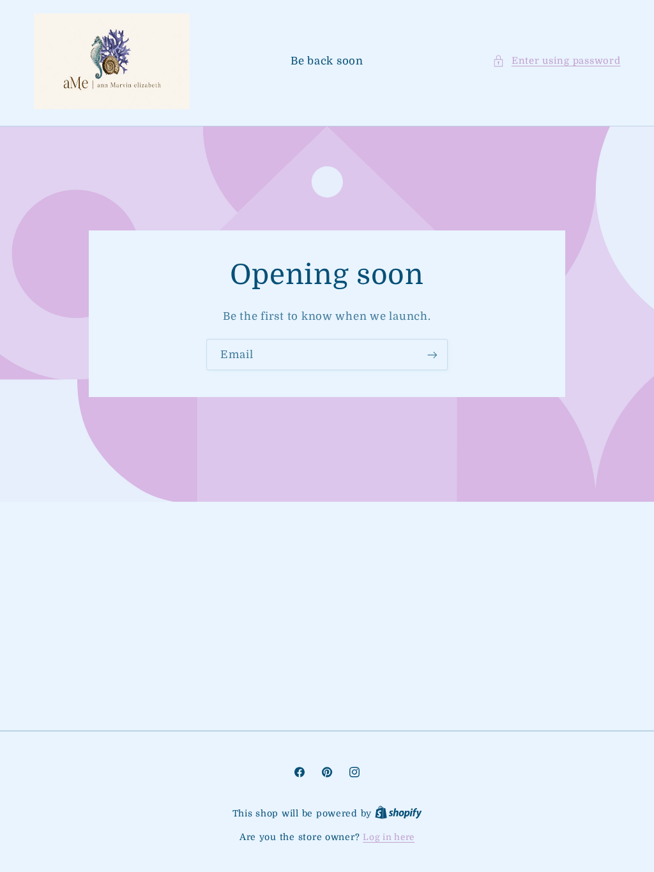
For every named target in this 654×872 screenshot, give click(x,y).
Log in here (388, 837)
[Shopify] (398, 813)
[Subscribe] (432, 354)
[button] (556, 61)
